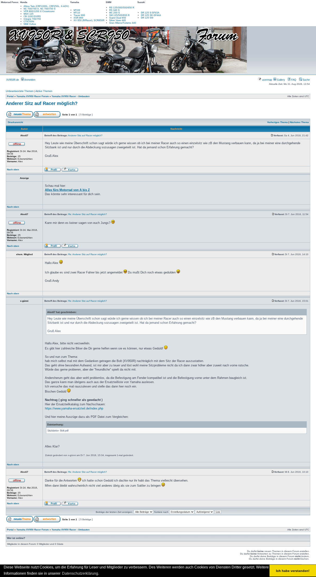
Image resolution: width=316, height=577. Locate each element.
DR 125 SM (147, 17)
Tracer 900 (79, 15)
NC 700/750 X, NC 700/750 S (40, 8)
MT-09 (77, 10)
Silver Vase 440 (117, 20)
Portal (10, 96)
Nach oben (13, 169)
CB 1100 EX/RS (32, 16)
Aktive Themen (43, 91)
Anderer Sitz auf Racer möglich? (41, 103)
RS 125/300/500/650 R (121, 7)
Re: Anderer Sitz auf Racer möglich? (87, 214)
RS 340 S (114, 10)
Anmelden (29, 79)
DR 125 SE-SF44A (151, 15)
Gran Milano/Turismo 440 (122, 23)
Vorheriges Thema (277, 122)
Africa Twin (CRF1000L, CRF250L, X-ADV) (46, 6)
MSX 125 (29, 14)
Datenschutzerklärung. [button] (80, 573)
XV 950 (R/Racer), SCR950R (89, 20)
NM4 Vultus (30, 24)
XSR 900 (78, 17)
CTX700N (29, 21)
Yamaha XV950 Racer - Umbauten (71, 96)
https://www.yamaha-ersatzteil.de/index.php (74, 408)
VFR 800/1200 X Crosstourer (39, 11)
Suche (306, 79)
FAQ (293, 79)
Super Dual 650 (117, 17)
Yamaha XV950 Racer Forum (32, 96)
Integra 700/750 (32, 19)
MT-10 (77, 12)
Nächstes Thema (299, 122)
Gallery (280, 79)
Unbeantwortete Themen (20, 91)
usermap (267, 79)
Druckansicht (15, 122)
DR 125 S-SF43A (150, 12)
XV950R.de (12, 79)
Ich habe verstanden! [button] (293, 571)
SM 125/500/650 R (119, 15)
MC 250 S (114, 12)
